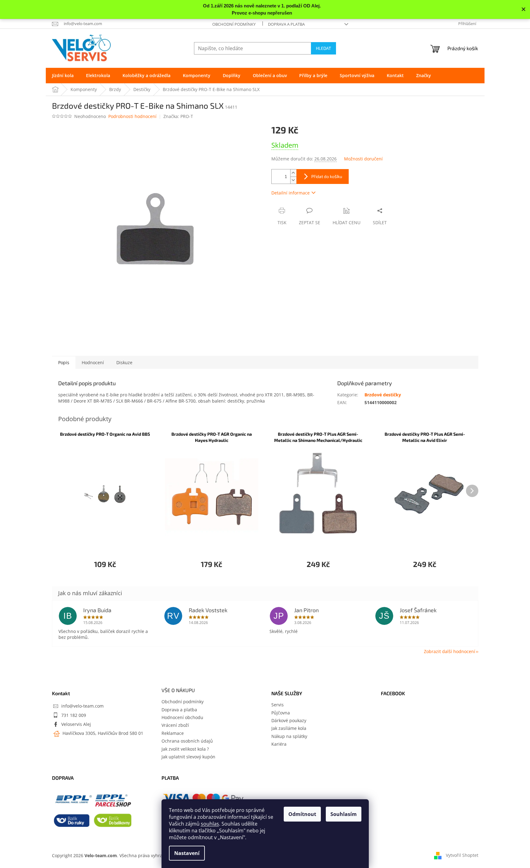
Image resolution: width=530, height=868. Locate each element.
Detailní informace (290, 193)
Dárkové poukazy (288, 720)
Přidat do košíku (326, 176)
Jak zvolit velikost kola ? (185, 749)
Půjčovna (280, 713)
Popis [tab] (63, 362)
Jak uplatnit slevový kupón (188, 757)
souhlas (210, 823)
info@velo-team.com (82, 706)
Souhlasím (343, 814)
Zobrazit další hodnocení (449, 651)
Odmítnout (302, 814)
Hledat (323, 48)
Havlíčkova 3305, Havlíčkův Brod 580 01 (102, 733)
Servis (277, 705)
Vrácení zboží (175, 725)
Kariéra (279, 744)
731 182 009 (73, 715)
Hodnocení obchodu (182, 717)
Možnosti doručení (363, 159)
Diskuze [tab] (124, 362)
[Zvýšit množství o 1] (293, 173)
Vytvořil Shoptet (462, 855)
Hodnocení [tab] (93, 362)
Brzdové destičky (382, 395)
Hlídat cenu (346, 222)
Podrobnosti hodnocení (132, 116)
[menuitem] (63, 75)
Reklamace (173, 733)
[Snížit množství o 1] (293, 180)
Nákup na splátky (289, 736)
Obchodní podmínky (234, 24)
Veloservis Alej (76, 724)
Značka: (178, 116)
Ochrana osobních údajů (187, 741)
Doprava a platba (286, 24)
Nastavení (187, 853)
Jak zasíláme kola (288, 728)
